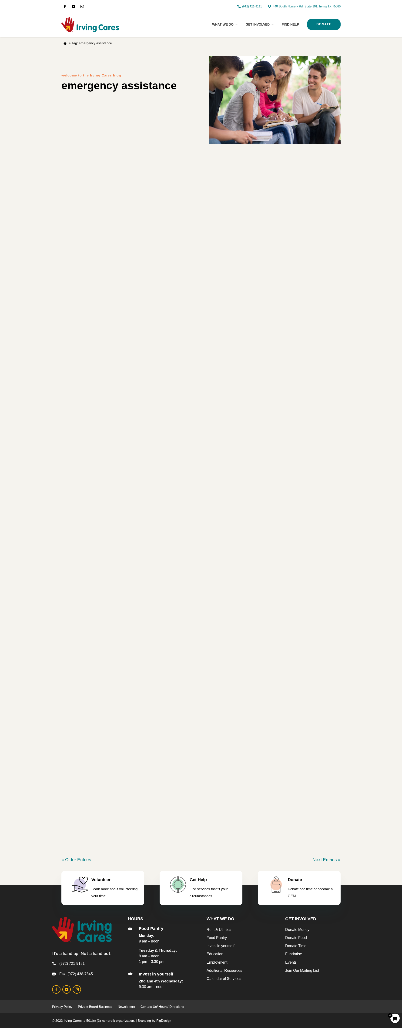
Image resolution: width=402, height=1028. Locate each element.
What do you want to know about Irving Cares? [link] (122, 447)
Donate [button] (323, 24)
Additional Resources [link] (224, 970)
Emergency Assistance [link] (89, 187)
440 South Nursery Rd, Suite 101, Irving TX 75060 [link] (307, 6)
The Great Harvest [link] (224, 187)
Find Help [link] (290, 24)
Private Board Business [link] (95, 1006)
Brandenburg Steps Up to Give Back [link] (109, 246)
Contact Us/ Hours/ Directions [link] (163, 1006)
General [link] (195, 187)
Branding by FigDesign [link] (154, 1020)
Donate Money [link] (297, 930)
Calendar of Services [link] (224, 979)
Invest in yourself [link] (220, 946)
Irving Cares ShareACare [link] (96, 724)
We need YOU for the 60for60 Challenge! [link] (114, 796)
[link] (64, 6)
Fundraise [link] (293, 954)
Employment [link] (217, 962)
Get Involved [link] (258, 24)
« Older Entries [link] (76, 859)
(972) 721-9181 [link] (252, 6)
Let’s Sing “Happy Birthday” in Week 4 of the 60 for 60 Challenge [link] (143, 580)
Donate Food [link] (296, 938)
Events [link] (291, 962)
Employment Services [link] (136, 187)
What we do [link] (223, 24)
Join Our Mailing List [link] (302, 970)
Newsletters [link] (126, 1006)
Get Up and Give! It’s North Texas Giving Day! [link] (120, 380)
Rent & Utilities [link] (219, 930)
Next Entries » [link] (326, 859)
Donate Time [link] (295, 946)
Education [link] (215, 954)
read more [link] (201, 215)
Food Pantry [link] (173, 187)
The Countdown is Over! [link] (95, 313)
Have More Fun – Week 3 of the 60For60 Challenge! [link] (127, 658)
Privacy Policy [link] (62, 1006)
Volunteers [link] (255, 187)
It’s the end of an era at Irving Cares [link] (108, 179)
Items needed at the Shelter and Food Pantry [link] (119, 513)
